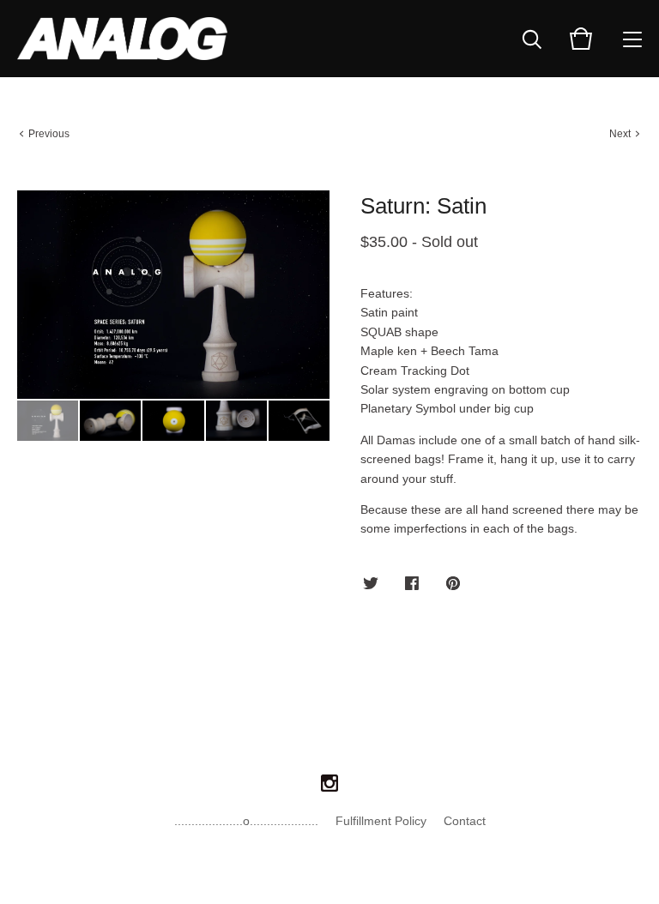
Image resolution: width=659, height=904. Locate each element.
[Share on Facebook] (412, 584)
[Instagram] (329, 784)
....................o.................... (246, 821)
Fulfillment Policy (381, 821)
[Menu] (632, 38)
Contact (465, 821)
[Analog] (122, 38)
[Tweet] (370, 584)
